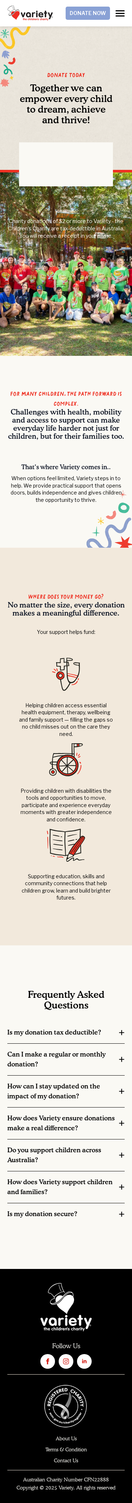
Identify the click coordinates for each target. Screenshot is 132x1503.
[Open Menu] (120, 13)
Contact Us (66, 1460)
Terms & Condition (66, 1449)
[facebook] (47, 1361)
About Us (66, 1438)
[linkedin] (84, 1361)
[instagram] (66, 1361)
